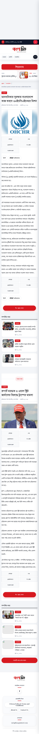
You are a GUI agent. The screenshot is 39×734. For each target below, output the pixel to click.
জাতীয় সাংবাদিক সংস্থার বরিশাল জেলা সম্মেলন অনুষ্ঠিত (24, 345)
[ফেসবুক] (19, 691)
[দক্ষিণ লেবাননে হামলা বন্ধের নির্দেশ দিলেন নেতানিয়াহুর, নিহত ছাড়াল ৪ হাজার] (8, 629)
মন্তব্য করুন (21, 308)
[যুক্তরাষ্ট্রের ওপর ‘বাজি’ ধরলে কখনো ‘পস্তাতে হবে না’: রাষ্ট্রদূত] (8, 614)
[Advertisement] (19, 20)
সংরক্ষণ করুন (11, 151)
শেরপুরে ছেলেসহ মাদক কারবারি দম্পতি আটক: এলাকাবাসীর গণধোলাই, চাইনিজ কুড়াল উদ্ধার (25, 329)
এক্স (29, 139)
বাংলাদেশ (4, 57)
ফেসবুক (10, 139)
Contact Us (24, 710)
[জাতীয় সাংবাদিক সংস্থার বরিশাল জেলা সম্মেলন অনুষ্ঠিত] (8, 343)
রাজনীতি (10, 57)
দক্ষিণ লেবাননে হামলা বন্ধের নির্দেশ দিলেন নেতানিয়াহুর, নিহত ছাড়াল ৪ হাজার (26, 631)
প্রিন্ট (4, 158)
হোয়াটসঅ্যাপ (10, 145)
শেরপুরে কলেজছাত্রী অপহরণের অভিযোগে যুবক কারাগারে (23, 360)
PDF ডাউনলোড (15, 158)
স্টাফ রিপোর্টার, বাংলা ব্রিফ (12, 105)
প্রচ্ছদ (3, 83)
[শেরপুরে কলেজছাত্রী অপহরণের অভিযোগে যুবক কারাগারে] (8, 358)
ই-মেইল (29, 145)
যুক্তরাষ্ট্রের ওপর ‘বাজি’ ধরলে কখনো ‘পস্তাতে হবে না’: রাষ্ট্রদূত (24, 616)
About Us (14, 710)
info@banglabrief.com (19, 723)
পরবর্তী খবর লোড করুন (19, 660)
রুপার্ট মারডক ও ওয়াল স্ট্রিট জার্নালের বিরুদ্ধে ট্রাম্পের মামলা (17, 393)
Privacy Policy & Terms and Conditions (19, 704)
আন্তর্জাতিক (17, 57)
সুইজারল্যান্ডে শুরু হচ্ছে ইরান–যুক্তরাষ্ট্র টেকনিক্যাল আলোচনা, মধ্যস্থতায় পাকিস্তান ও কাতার (25, 647)
